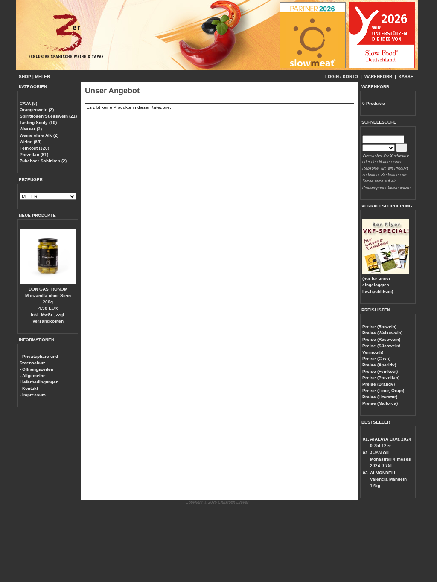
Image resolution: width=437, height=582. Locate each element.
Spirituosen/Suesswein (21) (48, 116)
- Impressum (33, 394)
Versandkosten (48, 321)
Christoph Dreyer (233, 502)
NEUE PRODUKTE (37, 215)
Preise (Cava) (376, 358)
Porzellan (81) (34, 154)
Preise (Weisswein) (382, 333)
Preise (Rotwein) (379, 326)
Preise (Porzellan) (380, 377)
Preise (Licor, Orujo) (383, 390)
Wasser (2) (31, 129)
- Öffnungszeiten (36, 369)
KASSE (406, 76)
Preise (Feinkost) (380, 371)
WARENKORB (378, 76)
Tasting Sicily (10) (38, 122)
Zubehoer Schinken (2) (43, 160)
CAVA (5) (28, 103)
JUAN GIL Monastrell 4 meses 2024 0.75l (390, 459)
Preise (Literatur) (379, 397)
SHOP (25, 76)
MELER (42, 76)
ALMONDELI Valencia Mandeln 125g (388, 479)
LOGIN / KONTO (341, 76)
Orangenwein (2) (37, 109)
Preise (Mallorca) (380, 403)
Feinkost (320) (34, 148)
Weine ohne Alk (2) (39, 135)
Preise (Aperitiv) (379, 365)
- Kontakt (29, 388)
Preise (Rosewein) (381, 339)
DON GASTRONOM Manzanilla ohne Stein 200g (48, 295)
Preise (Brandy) (378, 384)
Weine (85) (30, 141)
